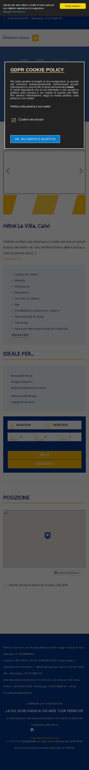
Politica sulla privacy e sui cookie (30, 106)
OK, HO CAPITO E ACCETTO (35, 139)
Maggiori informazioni (14, 11)
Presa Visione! (72, 6)
